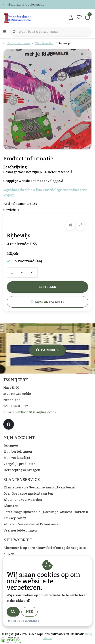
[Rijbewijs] (47, 99)
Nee (29, 612)
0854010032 (19, 406)
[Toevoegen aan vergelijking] (80, 225)
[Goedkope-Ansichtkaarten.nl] (27, 17)
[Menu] (4, 31)
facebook (50, 350)
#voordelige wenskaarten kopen (45, 193)
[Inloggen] (70, 17)
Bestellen (47, 287)
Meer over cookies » (24, 621)
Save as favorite (49, 302)
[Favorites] (79, 17)
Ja (13, 612)
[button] (70, 225)
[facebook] (8, 424)
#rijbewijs (31, 190)
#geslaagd (12, 190)
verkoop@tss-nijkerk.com (36, 412)
